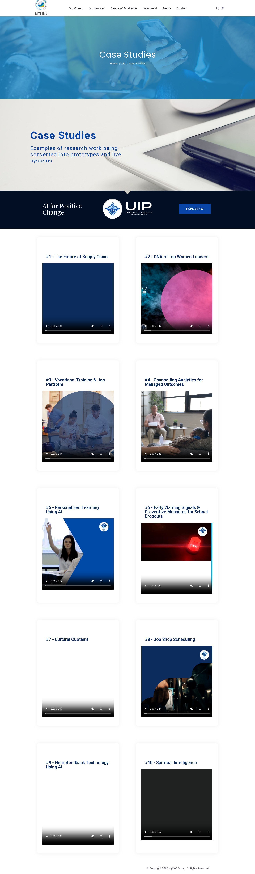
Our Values (76, 8)
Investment (150, 8)
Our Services (97, 8)
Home (114, 63)
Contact (182, 8)
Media (167, 8)
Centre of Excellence (124, 8)
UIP (123, 63)
